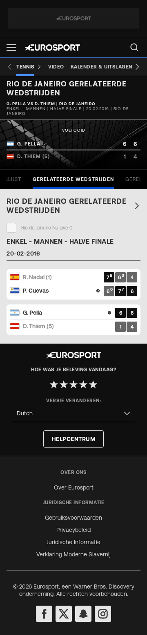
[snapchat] (83, 614)
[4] (83, 384)
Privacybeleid (73, 530)
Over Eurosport (74, 487)
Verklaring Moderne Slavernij (73, 554)
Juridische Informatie (73, 542)
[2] (64, 384)
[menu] (134, 47)
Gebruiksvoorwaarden (73, 517)
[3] (73, 384)
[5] (93, 384)
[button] (11, 47)
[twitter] (64, 614)
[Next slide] (137, 67)
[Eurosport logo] (52, 47)
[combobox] (73, 413)
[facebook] (44, 614)
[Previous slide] (10, 67)
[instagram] (103, 614)
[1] (54, 384)
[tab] (73, 179)
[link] (73, 206)
